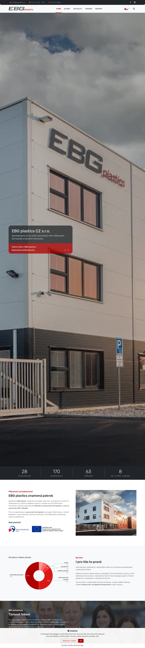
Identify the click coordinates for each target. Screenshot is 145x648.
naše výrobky (16, 620)
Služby (67, 9)
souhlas (55, 634)
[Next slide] (68, 250)
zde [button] (82, 645)
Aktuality (77, 9)
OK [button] (81, 641)
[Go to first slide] (134, 512)
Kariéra (88, 9)
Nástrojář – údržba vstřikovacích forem (26, 250)
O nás (58, 9)
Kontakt (98, 9)
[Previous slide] (65, 250)
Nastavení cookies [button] (69, 641)
